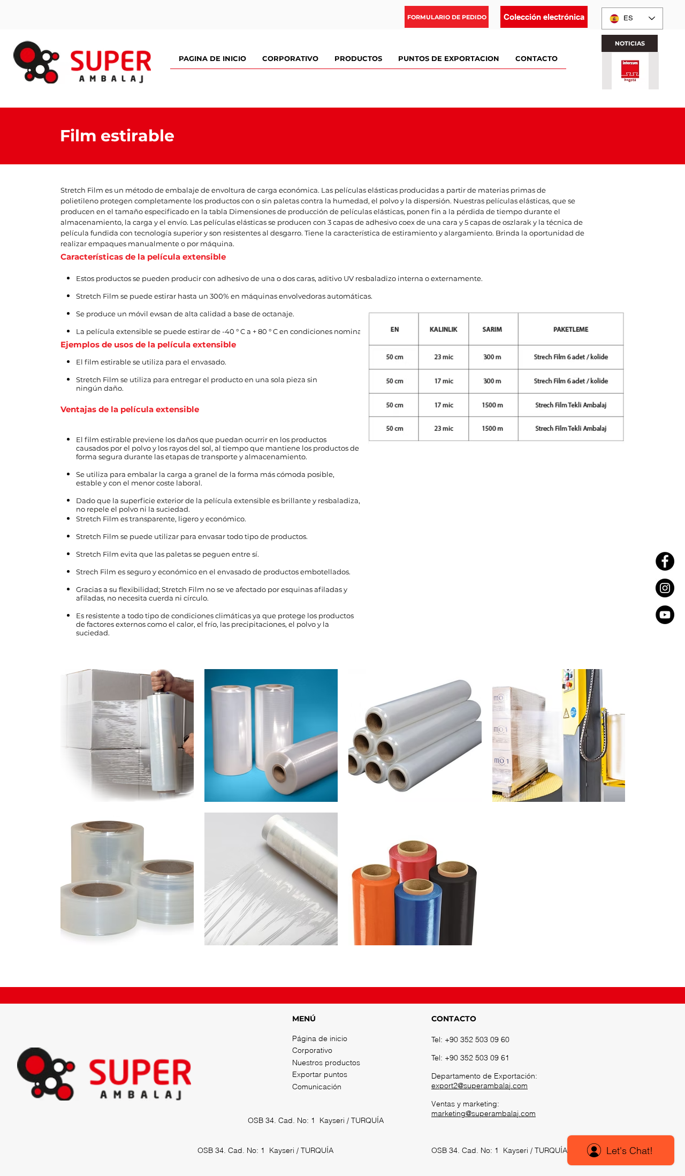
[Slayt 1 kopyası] (625, 83)
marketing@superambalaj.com (483, 1113)
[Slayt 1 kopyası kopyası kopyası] (643, 83)
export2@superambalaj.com (479, 1085)
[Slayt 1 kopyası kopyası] (634, 83)
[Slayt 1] (617, 83)
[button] (447, 17)
